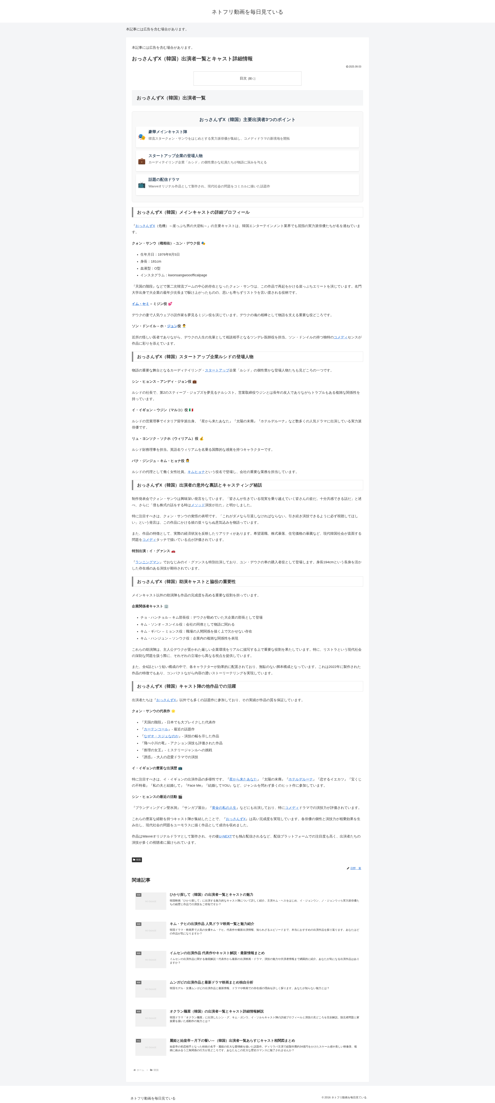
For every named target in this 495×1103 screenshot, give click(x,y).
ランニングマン (147, 562)
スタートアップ (217, 370)
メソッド (198, 505)
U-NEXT (225, 836)
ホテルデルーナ (300, 779)
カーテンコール (156, 729)
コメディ (341, 337)
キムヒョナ (196, 472)
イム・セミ (140, 304)
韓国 (138, 859)
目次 (243, 78)
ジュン (172, 326)
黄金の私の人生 (224, 808)
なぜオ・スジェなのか (161, 736)
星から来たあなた (243, 779)
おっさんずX (145, 226)
